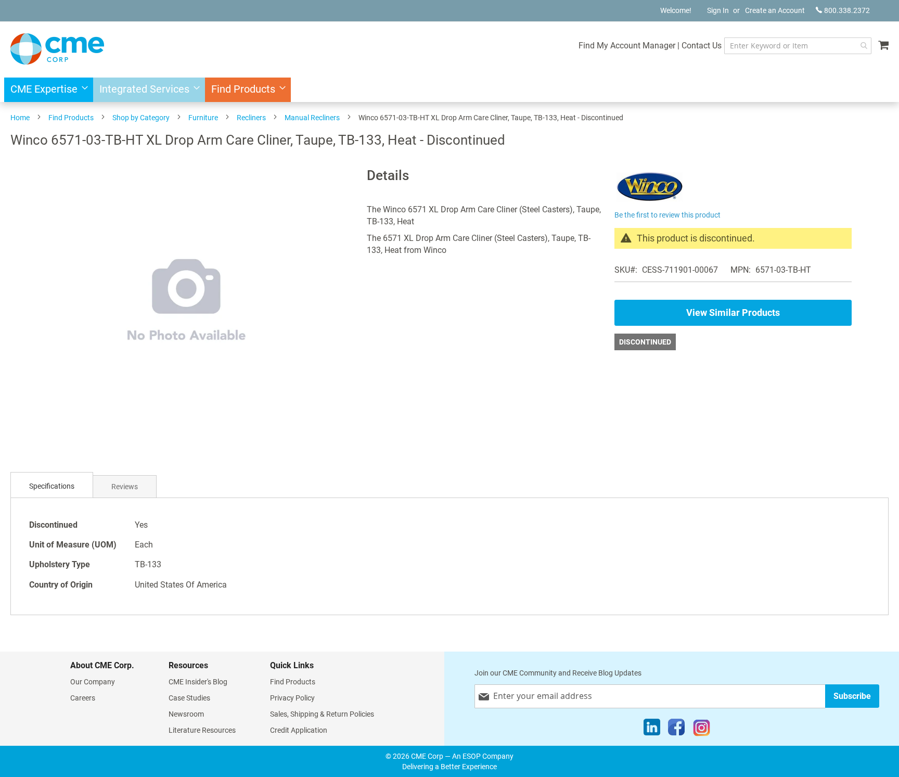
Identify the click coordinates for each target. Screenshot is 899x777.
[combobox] (797, 45)
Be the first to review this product (667, 215)
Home (20, 117)
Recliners (251, 117)
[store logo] (57, 49)
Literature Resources (202, 730)
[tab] (51, 486)
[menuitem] (46, 90)
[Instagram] (701, 730)
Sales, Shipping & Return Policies (322, 714)
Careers (82, 698)
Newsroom (186, 714)
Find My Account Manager (627, 45)
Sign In (718, 10)
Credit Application (298, 730)
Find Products (71, 117)
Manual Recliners (312, 117)
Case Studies (189, 698)
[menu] (449, 90)
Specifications (51, 486)
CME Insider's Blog (198, 682)
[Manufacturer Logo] (649, 202)
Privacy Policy (292, 698)
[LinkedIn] (652, 730)
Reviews (124, 486)
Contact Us (702, 45)
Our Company (92, 682)
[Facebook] (676, 730)
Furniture (203, 117)
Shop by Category (141, 117)
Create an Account (775, 10)
